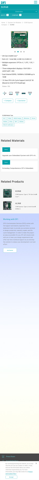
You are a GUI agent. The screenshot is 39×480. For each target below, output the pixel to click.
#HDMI (5, 121)
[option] (19, 39)
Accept (11, 477)
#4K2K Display (17, 118)
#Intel (9, 118)
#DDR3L (21, 121)
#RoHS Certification (8, 125)
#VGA (10, 121)
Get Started (10, 250)
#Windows (26, 118)
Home (3, 22)
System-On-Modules (15, 22)
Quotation (21, 101)
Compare (8, 101)
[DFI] (3, 2)
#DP (16, 121)
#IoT (4, 118)
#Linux (33, 118)
